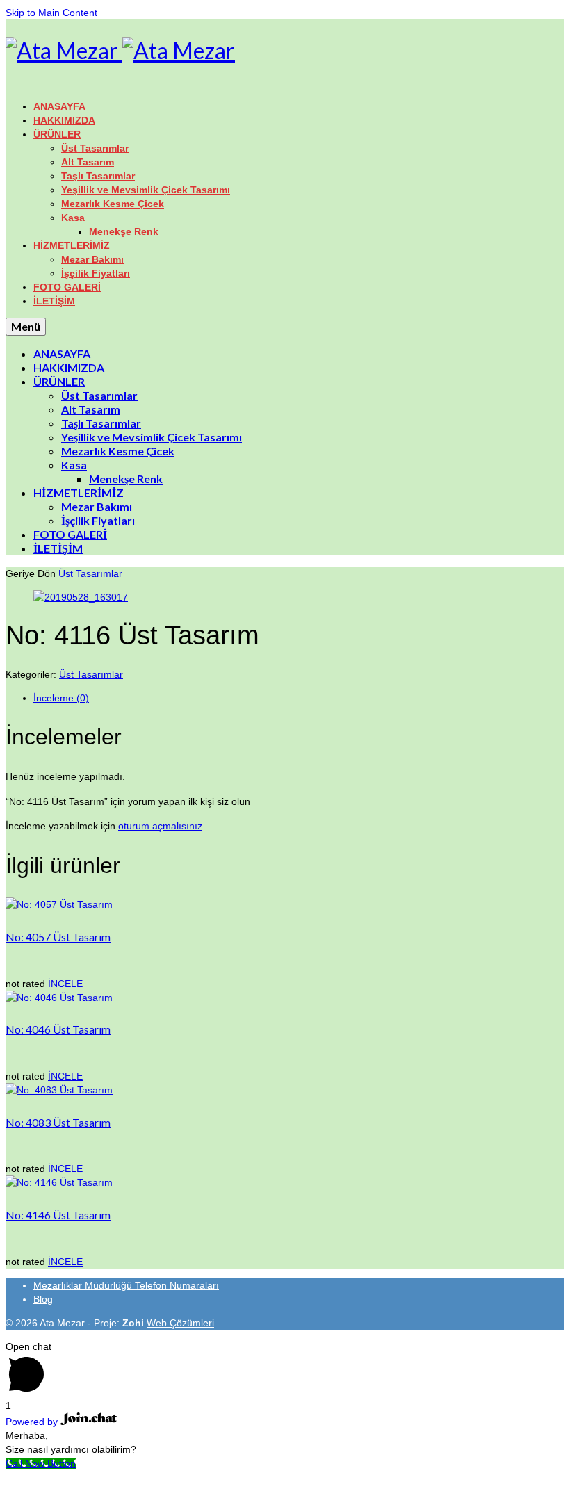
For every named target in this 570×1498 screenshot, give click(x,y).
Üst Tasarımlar (90, 573)
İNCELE (65, 983)
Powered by (33, 1421)
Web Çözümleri (180, 1322)
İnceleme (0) (61, 697)
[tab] (298, 698)
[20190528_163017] (80, 597)
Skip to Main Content (51, 12)
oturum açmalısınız (160, 825)
